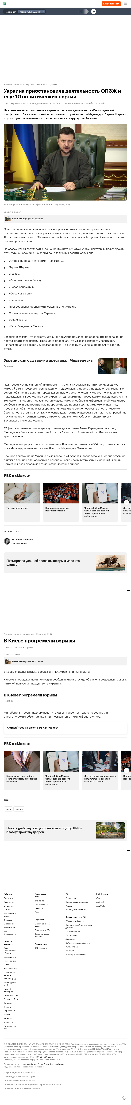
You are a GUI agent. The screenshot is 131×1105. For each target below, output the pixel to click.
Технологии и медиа (10, 914)
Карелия (8, 1018)
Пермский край (11, 995)
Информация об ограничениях (19, 1072)
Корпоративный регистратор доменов (79, 926)
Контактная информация (77, 901)
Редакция (70, 905)
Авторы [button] (8, 531)
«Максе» (52, 727)
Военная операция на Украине (19, 84)
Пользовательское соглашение (19, 1080)
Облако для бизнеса (75, 921)
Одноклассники (42, 904)
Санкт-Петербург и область (9, 950)
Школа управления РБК (76, 954)
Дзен (37, 912)
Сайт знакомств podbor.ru (78, 942)
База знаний (9, 927)
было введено (56, 455)
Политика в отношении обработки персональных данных (32, 1084)
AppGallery (101, 905)
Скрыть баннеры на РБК (42, 924)
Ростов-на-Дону (11, 999)
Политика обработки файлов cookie (22, 1088)
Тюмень (7, 1006)
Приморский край (10, 1027)
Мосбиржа (31, 1063)
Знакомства (71, 939)
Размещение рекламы (75, 909)
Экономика (9, 901)
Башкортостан (10, 968)
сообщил (109, 428)
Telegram (39, 908)
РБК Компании (72, 946)
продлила (32, 463)
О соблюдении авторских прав (19, 1076)
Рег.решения (71, 935)
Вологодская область (9, 973)
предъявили (11, 408)
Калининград (10, 978)
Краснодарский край (11, 983)
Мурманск (8, 1022)
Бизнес (7, 909)
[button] (22, 502)
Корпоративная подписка (42, 935)
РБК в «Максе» (17, 476)
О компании (71, 898)
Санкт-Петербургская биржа (51, 1063)
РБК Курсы (70, 950)
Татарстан (8, 1002)
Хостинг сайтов (73, 931)
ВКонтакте (39, 900)
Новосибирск (10, 960)
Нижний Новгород (8, 990)
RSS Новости (41, 948)
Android (100, 901)
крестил (119, 444)
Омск (6, 964)
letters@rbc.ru (46, 1056)
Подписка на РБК (42, 930)
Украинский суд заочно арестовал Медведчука (48, 360)
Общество (8, 905)
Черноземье (9, 1010)
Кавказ (7, 1014)
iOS (98, 898)
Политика (8, 365)
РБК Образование (10, 932)
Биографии (9, 923)
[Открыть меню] (125, 4)
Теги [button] (16, 531)
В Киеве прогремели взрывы (30, 695)
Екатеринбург (10, 956)
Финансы (8, 919)
